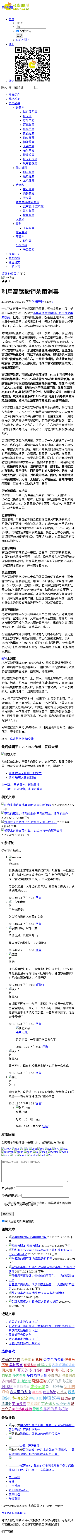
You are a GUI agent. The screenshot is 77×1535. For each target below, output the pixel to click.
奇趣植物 (39, 1381)
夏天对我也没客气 (20, 1334)
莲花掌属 (28, 124)
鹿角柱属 (28, 176)
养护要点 (16, 1365)
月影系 (37, 1392)
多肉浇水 (54, 1376)
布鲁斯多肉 (21, 1387)
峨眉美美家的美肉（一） (24, 1339)
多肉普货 (19, 1376)
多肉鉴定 (24, 1381)
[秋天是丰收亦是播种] (23, 1293)
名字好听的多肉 (63, 1365)
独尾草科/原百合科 (27, 202)
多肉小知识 (60, 1370)
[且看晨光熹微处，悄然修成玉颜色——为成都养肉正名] (42, 1280)
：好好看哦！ (30, 1445)
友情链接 (14, 1498)
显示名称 (8, 1188)
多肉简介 (14, 94)
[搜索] (36, 88)
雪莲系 (37, 1409)
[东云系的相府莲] (20, 1258)
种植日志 (14, 262)
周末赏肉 (8, 1370)
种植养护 (14, 99)
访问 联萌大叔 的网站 (22, 777)
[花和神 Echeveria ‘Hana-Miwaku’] (30, 1250)
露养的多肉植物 (55, 1409)
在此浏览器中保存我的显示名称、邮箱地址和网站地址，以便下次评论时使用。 (38, 1204)
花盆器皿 (33, 1404)
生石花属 (28, 189)
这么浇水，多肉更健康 (21, 789)
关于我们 (14, 1477)
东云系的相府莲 (42, 1258)
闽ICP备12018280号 (13, 1513)
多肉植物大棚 (37, 1376)
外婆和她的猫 (38, 1237)
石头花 (62, 1392)
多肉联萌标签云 (19, 1490)
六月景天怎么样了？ (44, 822)
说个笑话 (63, 1404)
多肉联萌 (7, 7)
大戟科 (20, 219)
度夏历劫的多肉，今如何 (24, 1343)
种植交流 (28, 738)
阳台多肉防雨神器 (39, 804)
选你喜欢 (8, 1351)
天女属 (27, 197)
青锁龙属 (28, 133)
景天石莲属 (30, 159)
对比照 (7, 1386)
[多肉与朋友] (18, 1245)
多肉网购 (68, 1376)
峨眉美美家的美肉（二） (24, 1321)
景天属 (27, 116)
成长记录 (37, 1386)
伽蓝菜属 (28, 142)
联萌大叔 (21, 1032)
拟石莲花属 (30, 111)
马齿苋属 (28, 249)
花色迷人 (48, 1404)
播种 (4, 658)
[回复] (38, 897)
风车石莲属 (30, 163)
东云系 (26, 1360)
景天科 (20, 107)
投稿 (11, 1481)
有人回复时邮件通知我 (19, 1221)
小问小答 (14, 266)
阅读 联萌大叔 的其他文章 (25, 773)
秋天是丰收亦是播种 (51, 1293)
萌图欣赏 (14, 258)
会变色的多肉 (53, 1360)
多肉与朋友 (34, 1245)
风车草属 (28, 129)
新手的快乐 (54, 1387)
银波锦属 (28, 154)
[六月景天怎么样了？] (16, 822)
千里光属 (28, 228)
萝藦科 (20, 236)
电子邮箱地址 (11, 1195)
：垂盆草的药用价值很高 (40, 1433)
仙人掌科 (21, 167)
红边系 (66, 1398)
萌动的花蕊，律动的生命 (52, 813)
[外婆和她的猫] (19, 1237)
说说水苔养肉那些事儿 (48, 830)
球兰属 (27, 240)
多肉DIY (14, 253)
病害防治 (15, 738)
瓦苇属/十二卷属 (33, 206)
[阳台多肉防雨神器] (14, 804)
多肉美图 (8, 1381)
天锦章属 (28, 146)
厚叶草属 (28, 120)
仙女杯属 (28, 137)
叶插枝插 (44, 1365)
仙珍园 (37, 1360)
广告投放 (14, 1485)
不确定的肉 (10, 1360)
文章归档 (14, 1494)
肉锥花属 (28, 193)
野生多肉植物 (22, 1409)
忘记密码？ (23, 39)
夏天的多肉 (26, 1370)
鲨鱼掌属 (28, 210)
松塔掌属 (28, 215)
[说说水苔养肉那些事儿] (17, 830)
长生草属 (28, 150)
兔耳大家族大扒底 (46, 1301)
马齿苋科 (21, 245)
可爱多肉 (30, 1365)
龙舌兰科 (21, 232)
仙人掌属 (28, 172)
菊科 (18, 223)
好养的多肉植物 (59, 1381)
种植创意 (35, 1398)
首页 (4, 273)
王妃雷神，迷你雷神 (20, 784)
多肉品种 (14, 103)
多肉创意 (43, 1370)
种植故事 (51, 1398)
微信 (11, 80)
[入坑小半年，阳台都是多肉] (28, 1267)
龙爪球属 (28, 180)
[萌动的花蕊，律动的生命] (19, 813)
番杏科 (20, 185)
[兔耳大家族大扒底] (22, 1301)
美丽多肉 (19, 1404)
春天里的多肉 (20, 1392)
